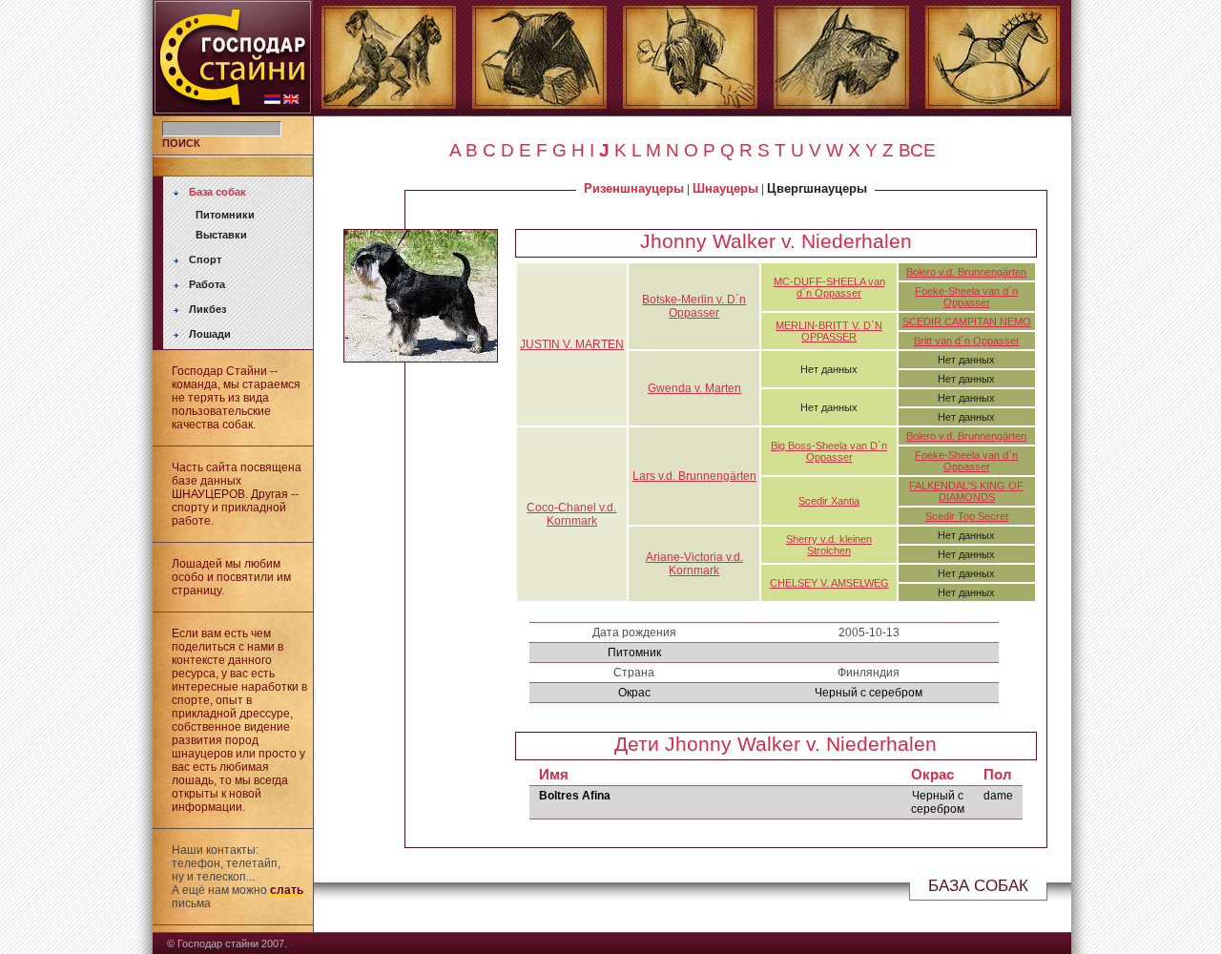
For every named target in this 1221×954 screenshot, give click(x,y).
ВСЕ (917, 150)
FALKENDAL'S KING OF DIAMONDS (966, 491)
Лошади (210, 334)
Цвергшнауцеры (817, 188)
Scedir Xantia (828, 501)
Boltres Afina (574, 795)
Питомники (225, 214)
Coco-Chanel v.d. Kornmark (571, 514)
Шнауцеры (725, 188)
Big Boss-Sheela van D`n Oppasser (829, 451)
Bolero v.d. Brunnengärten (966, 272)
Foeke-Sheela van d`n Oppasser (966, 296)
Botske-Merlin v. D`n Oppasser (694, 306)
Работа (207, 284)
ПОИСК (181, 143)
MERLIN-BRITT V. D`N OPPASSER (829, 331)
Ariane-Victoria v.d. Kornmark (694, 563)
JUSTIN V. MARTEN (572, 344)
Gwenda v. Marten (694, 388)
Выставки (221, 234)
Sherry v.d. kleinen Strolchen (829, 544)
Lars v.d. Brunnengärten (694, 476)
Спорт (205, 259)
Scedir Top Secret (966, 516)
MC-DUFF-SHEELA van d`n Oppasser (829, 287)
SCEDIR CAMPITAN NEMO (966, 321)
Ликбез (207, 309)
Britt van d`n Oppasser (967, 340)
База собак (217, 191)
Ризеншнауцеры (634, 188)
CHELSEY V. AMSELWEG (829, 583)
